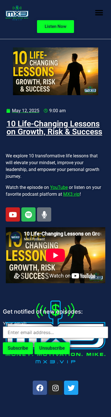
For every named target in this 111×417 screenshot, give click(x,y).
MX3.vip (71, 194)
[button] (98, 13)
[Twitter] (71, 388)
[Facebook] (40, 388)
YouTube (59, 187)
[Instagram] (55, 388)
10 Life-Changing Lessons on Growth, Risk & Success (54, 127)
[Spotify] (28, 214)
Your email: (15, 323)
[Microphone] (44, 214)
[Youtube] (13, 214)
